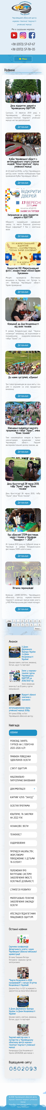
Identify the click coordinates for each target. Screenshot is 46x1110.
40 (39, 621)
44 (22, 625)
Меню (24, 59)
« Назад (9, 621)
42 (13, 625)
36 (22, 621)
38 (30, 621)
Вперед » (37, 629)
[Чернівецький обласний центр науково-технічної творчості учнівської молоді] (23, 8)
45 (27, 625)
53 (39, 625)
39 (35, 621)
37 (26, 621)
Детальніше (23, 127)
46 (31, 625)
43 (18, 625)
